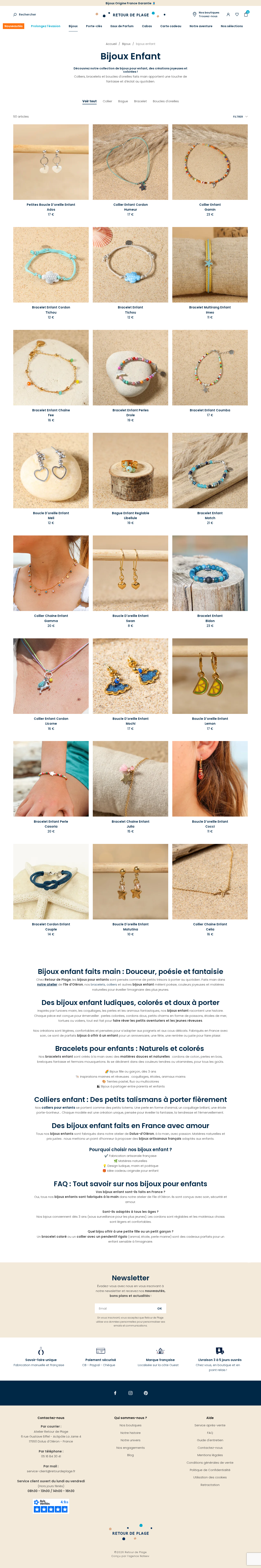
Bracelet (140, 101)
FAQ (210, 1433)
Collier (107, 101)
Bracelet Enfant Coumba (210, 410)
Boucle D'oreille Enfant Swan (131, 618)
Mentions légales (210, 1455)
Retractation (210, 1485)
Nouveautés (13, 26)
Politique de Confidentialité (210, 1470)
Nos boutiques (131, 1425)
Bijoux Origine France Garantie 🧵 (131, 3)
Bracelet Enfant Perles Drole (131, 412)
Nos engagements (130, 1448)
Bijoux (73, 26)
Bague (123, 101)
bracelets (98, 984)
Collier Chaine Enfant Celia (210, 926)
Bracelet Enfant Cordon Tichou (51, 309)
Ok (159, 1308)
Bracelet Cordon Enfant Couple (51, 926)
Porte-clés (94, 26)
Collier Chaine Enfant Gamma (51, 618)
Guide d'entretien (210, 1440)
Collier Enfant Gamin (210, 207)
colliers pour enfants (58, 1107)
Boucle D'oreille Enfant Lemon (210, 721)
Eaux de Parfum (122, 26)
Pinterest (145, 1393)
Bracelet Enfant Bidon (210, 618)
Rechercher (27, 14)
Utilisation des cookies (210, 1477)
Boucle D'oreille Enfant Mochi (131, 721)
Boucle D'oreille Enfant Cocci (210, 824)
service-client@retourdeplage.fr (51, 1471)
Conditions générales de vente (210, 1462)
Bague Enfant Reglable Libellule (130, 515)
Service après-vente (210, 1425)
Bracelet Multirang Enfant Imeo (210, 309)
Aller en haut (249, 1262)
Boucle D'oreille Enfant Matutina (131, 926)
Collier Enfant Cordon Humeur (130, 207)
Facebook (115, 1393)
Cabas (147, 26)
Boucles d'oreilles (166, 101)
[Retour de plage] (130, 14)
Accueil (111, 44)
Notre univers (130, 1440)
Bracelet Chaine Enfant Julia (130, 824)
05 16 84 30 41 (51, 1456)
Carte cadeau (170, 26)
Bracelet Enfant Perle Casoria (51, 824)
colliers (112, 984)
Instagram (130, 1393)
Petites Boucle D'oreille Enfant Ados (51, 207)
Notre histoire (131, 1433)
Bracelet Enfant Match (210, 515)
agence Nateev (139, 1556)
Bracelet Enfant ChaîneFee (51, 412)
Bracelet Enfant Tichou (130, 309)
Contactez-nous (210, 1448)
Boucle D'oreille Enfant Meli (51, 515)
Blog (130, 1455)
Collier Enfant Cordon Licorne (51, 721)
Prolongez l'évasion (45, 26)
